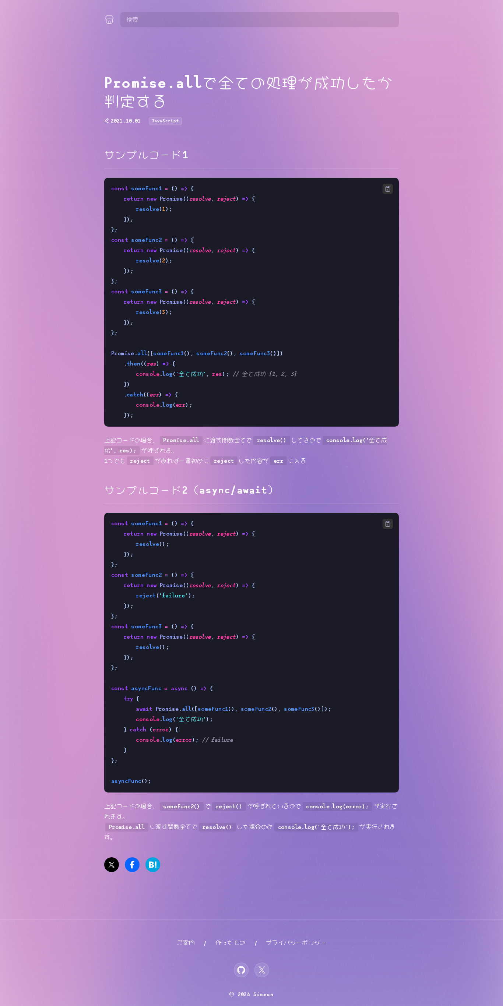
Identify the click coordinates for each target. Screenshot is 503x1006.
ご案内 (186, 943)
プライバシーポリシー (296, 943)
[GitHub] (241, 970)
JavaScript (165, 121)
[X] (261, 970)
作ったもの (230, 943)
